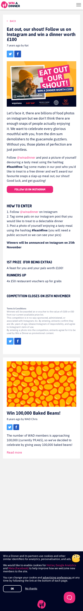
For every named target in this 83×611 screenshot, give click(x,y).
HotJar (50, 565)
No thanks (31, 588)
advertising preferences (57, 577)
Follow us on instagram (29, 189)
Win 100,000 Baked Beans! (33, 413)
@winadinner (26, 157)
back (12, 21)
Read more (14, 452)
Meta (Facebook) (18, 568)
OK (12, 588)
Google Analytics (66, 565)
